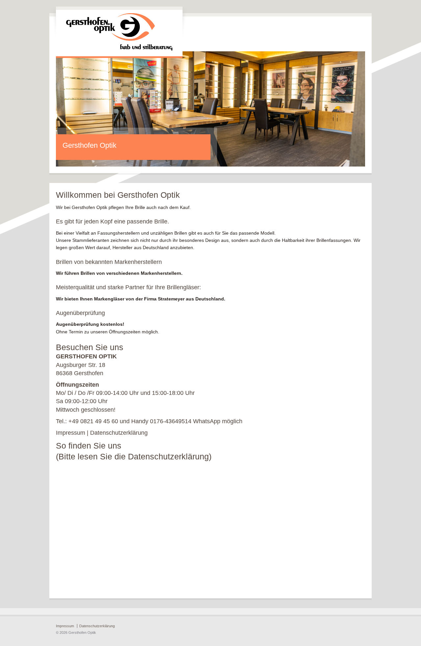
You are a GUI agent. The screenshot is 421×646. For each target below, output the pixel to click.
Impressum (70, 432)
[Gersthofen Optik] (119, 49)
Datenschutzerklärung (119, 432)
